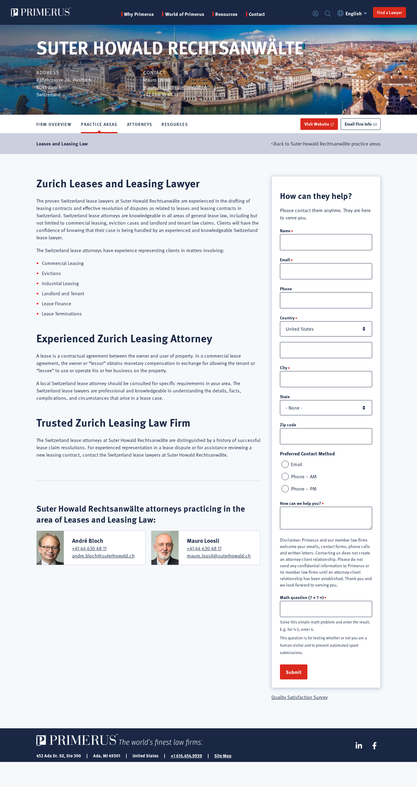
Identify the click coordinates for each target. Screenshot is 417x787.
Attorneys (139, 124)
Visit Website (316, 124)
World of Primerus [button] (184, 14)
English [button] (354, 13)
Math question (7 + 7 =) (302, 597)
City (283, 367)
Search (328, 14)
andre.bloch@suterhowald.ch (103, 555)
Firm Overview (53, 124)
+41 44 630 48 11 (89, 548)
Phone (286, 288)
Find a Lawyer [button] (389, 12)
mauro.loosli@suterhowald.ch (175, 87)
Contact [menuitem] (257, 14)
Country (287, 317)
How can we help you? (300, 503)
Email (285, 259)
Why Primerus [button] (139, 14)
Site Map (222, 755)
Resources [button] (226, 14)
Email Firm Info (358, 124)
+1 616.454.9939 (186, 755)
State (285, 396)
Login (315, 14)
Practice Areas (99, 124)
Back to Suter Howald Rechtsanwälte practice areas (327, 143)
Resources (174, 124)
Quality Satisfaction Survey (299, 697)
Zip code (288, 424)
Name (285, 230)
